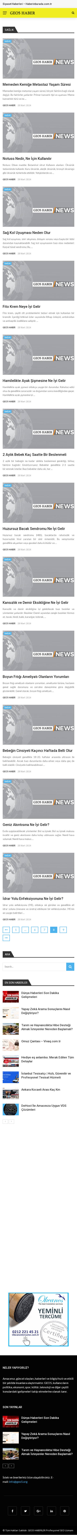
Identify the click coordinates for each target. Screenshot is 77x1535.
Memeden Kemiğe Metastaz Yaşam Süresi (37, 84)
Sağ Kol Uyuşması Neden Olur (26, 233)
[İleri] (11, 1121)
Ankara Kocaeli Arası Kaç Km (40, 1089)
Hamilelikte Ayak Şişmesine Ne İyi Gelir (34, 381)
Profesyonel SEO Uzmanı (59, 1530)
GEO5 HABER (9, 105)
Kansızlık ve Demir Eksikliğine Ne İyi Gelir (35, 602)
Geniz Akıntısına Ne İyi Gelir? (26, 825)
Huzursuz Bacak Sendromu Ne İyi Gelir (34, 529)
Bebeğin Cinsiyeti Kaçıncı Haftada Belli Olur (38, 750)
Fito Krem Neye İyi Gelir (21, 306)
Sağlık (7, 41)
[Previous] (5, 1121)
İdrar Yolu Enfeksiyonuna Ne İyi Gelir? (33, 898)
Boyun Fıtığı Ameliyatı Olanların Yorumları (36, 677)
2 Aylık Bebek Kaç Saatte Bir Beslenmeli (34, 454)
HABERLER (40, 1530)
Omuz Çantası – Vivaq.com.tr (41, 1041)
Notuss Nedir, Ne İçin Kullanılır (27, 158)
